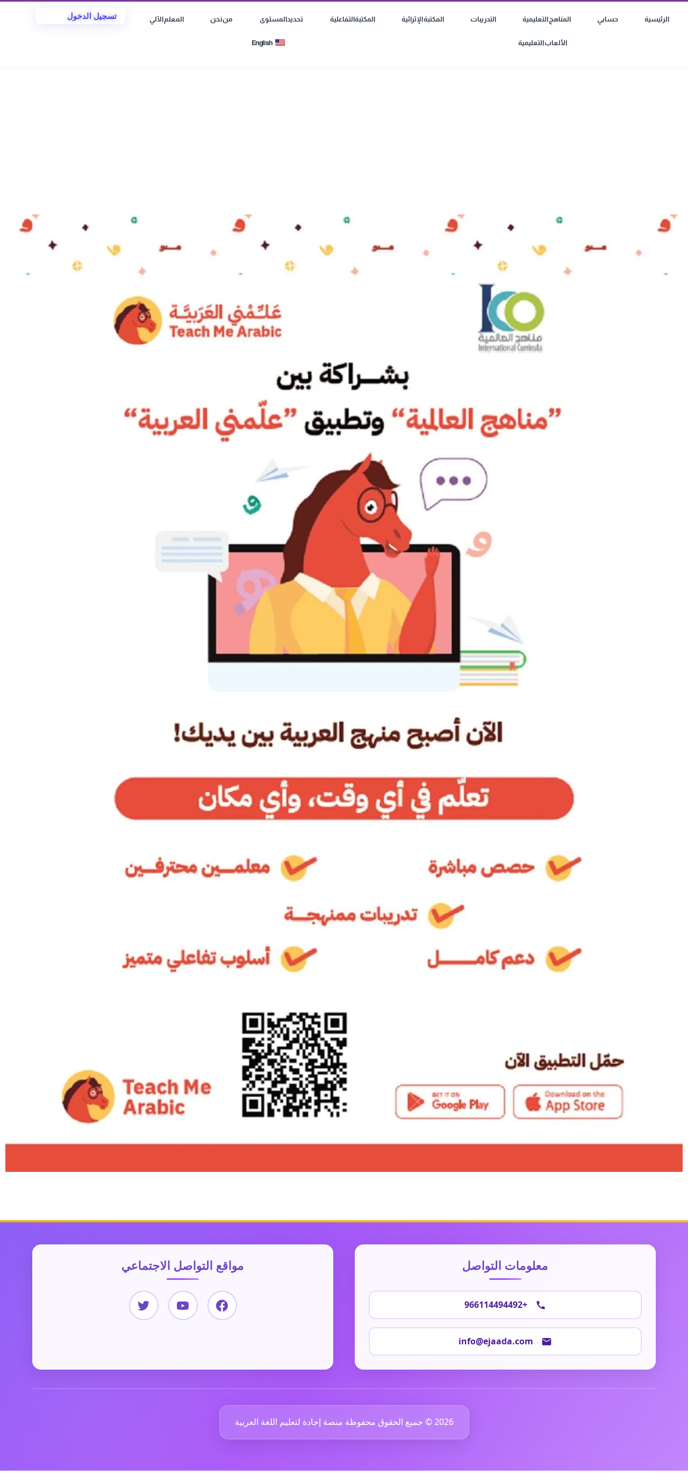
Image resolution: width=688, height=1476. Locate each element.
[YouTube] (183, 1305)
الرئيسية (656, 19)
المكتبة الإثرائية (423, 19)
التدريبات (483, 19)
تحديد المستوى (282, 19)
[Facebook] (222, 1305)
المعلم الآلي (166, 19)
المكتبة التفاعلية (353, 19)
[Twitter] (144, 1305)
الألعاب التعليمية (542, 43)
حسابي (607, 19)
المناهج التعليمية (546, 19)
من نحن (221, 19)
